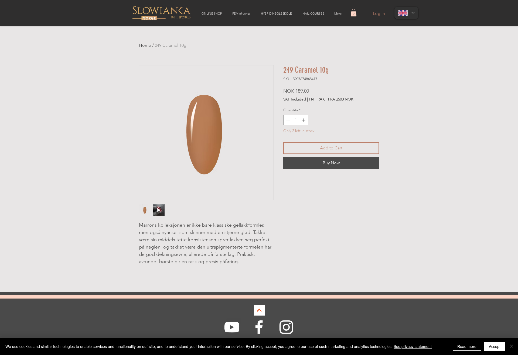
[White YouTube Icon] (232, 327)
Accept (494, 346)
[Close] (511, 346)
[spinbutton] (296, 120)
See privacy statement (413, 346)
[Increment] (304, 120)
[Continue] (259, 310)
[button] (353, 12)
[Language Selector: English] (406, 13)
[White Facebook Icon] (259, 327)
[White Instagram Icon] (286, 327)
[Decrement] (287, 120)
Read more (466, 346)
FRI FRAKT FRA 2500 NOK (331, 99)
